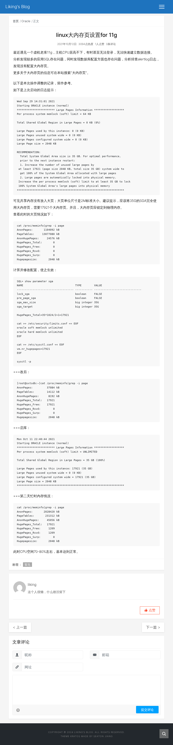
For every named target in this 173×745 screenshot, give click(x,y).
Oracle (25, 21)
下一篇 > (153, 627)
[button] (150, 610)
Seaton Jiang (103, 736)
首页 (16, 21)
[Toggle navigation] (162, 7)
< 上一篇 (20, 627)
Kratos (75, 736)
